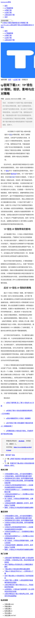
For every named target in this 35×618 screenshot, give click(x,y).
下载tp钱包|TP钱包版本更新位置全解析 (17, 569)
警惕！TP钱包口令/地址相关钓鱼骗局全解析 (19, 507)
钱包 (10, 134)
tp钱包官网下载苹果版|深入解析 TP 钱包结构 (19, 558)
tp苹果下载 (8, 10)
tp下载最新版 (8, 8)
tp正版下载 (8, 12)
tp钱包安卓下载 (9, 15)
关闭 (5, 17)
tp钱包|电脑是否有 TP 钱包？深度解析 (18, 418)
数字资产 (14, 174)
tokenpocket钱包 (6, 2)
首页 (5, 6)
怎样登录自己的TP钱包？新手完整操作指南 (18, 478)
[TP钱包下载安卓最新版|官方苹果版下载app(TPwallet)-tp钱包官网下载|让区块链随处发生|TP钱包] (17, 27)
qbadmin (21, 441)
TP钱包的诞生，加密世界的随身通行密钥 (18, 476)
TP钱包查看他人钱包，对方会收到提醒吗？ (18, 474)
